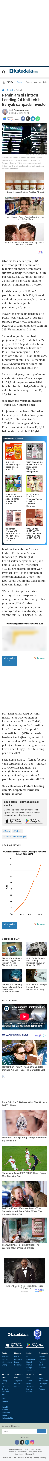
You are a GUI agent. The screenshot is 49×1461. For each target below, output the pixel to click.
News (41, 1378)
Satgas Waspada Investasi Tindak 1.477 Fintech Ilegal (22, 403)
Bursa (16, 1362)
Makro (16, 1357)
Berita (4, 1353)
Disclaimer (19, 1454)
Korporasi (18, 1365)
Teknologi (30, 1370)
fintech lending (12, 273)
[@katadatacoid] (32, 1442)
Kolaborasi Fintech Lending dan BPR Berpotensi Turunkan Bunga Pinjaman (23, 790)
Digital (10, 90)
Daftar (41, 1431)
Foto (40, 1386)
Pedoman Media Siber (17, 1452)
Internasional (7, 1362)
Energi (4, 1365)
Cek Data (18, 1386)
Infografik (18, 1381)
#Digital (6, 831)
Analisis (17, 1383)
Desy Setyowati (21, 110)
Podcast (42, 1389)
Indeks (5, 1401)
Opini (28, 1383)
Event (4, 1415)
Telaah (29, 1381)
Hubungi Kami (30, 1454)
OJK (35, 261)
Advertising (29, 1449)
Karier (38, 1449)
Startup (29, 82)
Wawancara (31, 1386)
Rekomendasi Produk (13, 438)
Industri (5, 1359)
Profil (41, 1362)
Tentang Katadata (15, 1449)
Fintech (20, 82)
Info (3, 1399)
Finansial (17, 1353)
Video (41, 1374)
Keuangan (18, 1359)
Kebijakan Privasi (35, 1452)
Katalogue (43, 1383)
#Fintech (17, 831)
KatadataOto (7, 1418)
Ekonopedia (43, 1353)
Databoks (6, 1413)
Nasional (5, 1357)
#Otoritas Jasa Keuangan (14, 836)
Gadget (37, 82)
